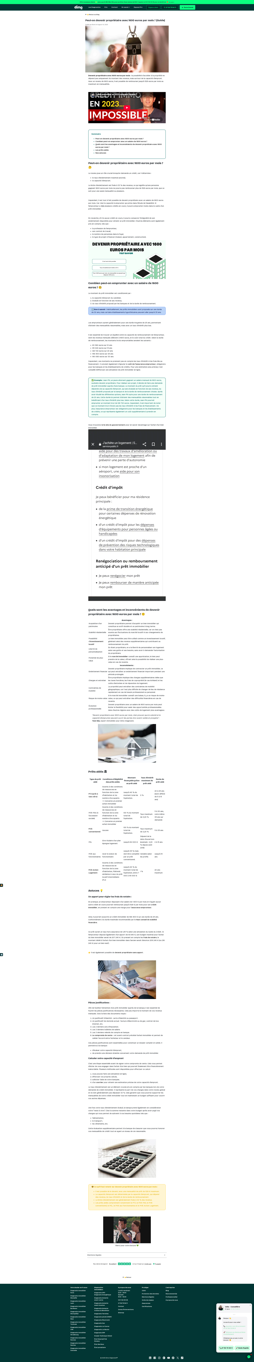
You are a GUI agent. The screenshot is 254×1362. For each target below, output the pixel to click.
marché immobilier (120, 656)
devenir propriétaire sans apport (129, 952)
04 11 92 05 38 (123, 1300)
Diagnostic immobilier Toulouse (78, 1323)
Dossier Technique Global (103, 1336)
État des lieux (99, 1344)
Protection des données (150, 1294)
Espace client (153, 7)
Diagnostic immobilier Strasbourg (78, 1334)
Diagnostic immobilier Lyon (78, 1302)
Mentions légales (148, 1297)
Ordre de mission (148, 1300)
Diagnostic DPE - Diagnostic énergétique (102, 1294)
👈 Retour (127, 1277)
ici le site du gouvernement (113, 425)
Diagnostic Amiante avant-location (101, 1304)
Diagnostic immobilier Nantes (78, 1344)
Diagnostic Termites (101, 1314)
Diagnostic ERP (99, 1333)
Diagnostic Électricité (102, 1320)
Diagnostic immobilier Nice (78, 1318)
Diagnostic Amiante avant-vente (101, 1299)
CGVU (144, 1290)
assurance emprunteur (141, 907)
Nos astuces (100, 153)
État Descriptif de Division (100, 1340)
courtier (99, 1082)
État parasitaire (100, 1347)
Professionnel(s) (171, 1297)
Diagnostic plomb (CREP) (103, 1317)
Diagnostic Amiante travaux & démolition (101, 1309)
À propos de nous (172, 1300)
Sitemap (121, 1313)
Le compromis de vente (102, 1035)
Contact (121, 1306)
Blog (167, 1290)
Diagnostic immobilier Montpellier (78, 1313)
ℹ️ (2, 955)
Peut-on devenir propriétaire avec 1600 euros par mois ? (119, 139)
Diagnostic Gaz (99, 1323)
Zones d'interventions (126, 1309)
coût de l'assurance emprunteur (142, 364)
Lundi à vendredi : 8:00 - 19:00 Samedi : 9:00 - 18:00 (124, 1294)
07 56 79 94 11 (123, 1303)
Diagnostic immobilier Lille (78, 1328)
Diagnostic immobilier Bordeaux (78, 1307)
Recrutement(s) (171, 1294)
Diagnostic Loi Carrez (101, 1326)
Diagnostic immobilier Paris (78, 1292)
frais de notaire (150, 937)
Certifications (147, 1306)
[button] (250, 1305)
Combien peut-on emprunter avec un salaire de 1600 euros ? (121, 141)
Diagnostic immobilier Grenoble (78, 1349)
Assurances (146, 1303)
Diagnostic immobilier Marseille (78, 1297)
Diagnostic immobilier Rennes (78, 1339)
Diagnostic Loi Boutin (101, 1329)
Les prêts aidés (102, 150)
